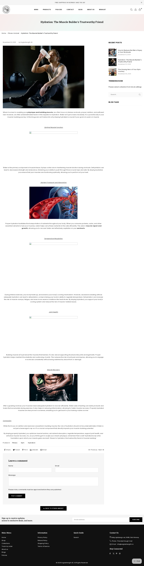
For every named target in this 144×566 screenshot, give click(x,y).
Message (12, 475)
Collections (6, 543)
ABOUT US (90, 9)
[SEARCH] (131, 9)
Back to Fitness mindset (54, 508)
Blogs (4, 552)
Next (100, 450)
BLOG (81, 9)
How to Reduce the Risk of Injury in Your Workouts (130, 51)
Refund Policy (42, 540)
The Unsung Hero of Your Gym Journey (129, 70)
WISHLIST (102, 9)
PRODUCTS (47, 9)
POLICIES (58, 9)
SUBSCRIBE (136, 520)
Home (4, 33)
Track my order (7, 546)
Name (10, 466)
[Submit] (139, 94)
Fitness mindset (13, 33)
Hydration (31, 443)
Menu (36, 9)
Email (57, 466)
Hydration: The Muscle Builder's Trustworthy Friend (130, 61)
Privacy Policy (42, 537)
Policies (4, 555)
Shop (3, 540)
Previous (94, 450)
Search (76, 537)
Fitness (14, 443)
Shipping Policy (43, 543)
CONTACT (70, 9)
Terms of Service (43, 546)
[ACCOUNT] (136, 9)
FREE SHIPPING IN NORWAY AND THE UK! (70, 2)
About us (5, 549)
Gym (22, 443)
